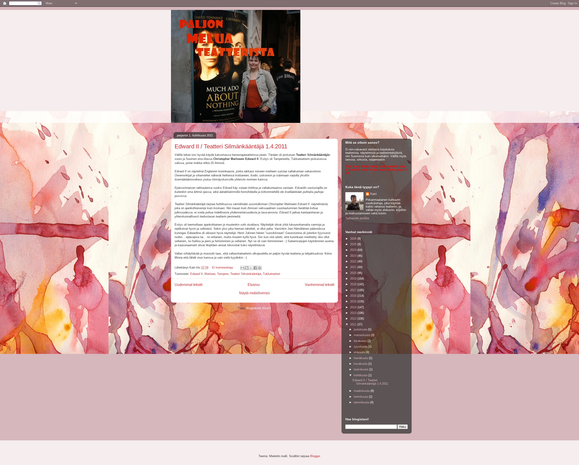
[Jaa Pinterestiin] (259, 268)
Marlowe (209, 274)
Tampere (222, 274)
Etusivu (254, 285)
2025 (353, 244)
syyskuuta (361, 346)
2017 (353, 290)
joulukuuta (361, 329)
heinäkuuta (361, 358)
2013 (353, 313)
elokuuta (360, 352)
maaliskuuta (362, 391)
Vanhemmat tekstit (319, 285)
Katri (373, 194)
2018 (353, 284)
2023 (353, 255)
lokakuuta (360, 341)
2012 (353, 318)
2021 (353, 267)
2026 (353, 238)
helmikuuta (361, 396)
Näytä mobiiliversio (254, 293)
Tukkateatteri (271, 274)
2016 (353, 295)
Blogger (315, 456)
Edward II (196, 274)
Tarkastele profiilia (357, 218)
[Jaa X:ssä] (251, 268)
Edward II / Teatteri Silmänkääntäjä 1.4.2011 (231, 146)
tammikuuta (362, 402)
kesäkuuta (361, 363)
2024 (353, 250)
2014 (353, 307)
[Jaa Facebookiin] (255, 268)
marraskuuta (362, 335)
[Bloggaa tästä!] (246, 268)
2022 (353, 261)
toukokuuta (361, 369)
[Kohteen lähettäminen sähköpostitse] (242, 268)
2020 (353, 273)
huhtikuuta (361, 375)
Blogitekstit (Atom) (258, 308)
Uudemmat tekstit (188, 285)
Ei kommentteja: (223, 267)
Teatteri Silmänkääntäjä (245, 274)
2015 (353, 301)
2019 (353, 278)
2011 (353, 324)
